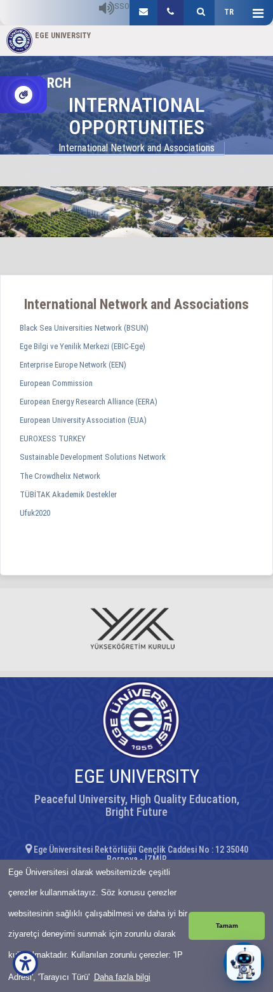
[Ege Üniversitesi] (199, 12)
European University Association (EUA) (83, 420)
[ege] (143, 12)
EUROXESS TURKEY (53, 438)
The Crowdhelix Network (60, 476)
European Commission (56, 383)
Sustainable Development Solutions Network (93, 457)
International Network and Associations (136, 148)
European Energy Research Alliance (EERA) (88, 401)
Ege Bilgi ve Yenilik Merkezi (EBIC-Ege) (82, 346)
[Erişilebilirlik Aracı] (25, 963)
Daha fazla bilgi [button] (122, 977)
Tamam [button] (227, 925)
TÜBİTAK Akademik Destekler (68, 494)
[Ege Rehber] (170, 12)
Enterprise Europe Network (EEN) (73, 364)
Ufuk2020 (35, 513)
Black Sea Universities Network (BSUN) (84, 328)
